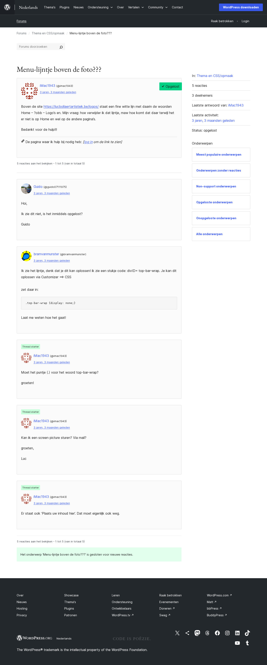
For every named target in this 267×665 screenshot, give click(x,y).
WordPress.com (219, 595)
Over (20, 595)
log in (88, 142)
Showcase (71, 595)
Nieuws (22, 602)
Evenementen (169, 602)
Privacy (22, 615)
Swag (165, 615)
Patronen (70, 615)
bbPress (214, 608)
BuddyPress (217, 615)
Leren (116, 595)
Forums (21, 21)
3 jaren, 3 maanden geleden (58, 92)
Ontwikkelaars (121, 608)
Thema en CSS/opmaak (48, 33)
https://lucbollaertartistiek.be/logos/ (71, 106)
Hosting (22, 608)
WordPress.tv (123, 615)
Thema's (70, 602)
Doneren (167, 608)
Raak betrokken (170, 595)
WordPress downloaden (241, 7)
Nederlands (64, 638)
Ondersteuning (122, 602)
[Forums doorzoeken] (61, 46)
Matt (212, 602)
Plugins (69, 608)
